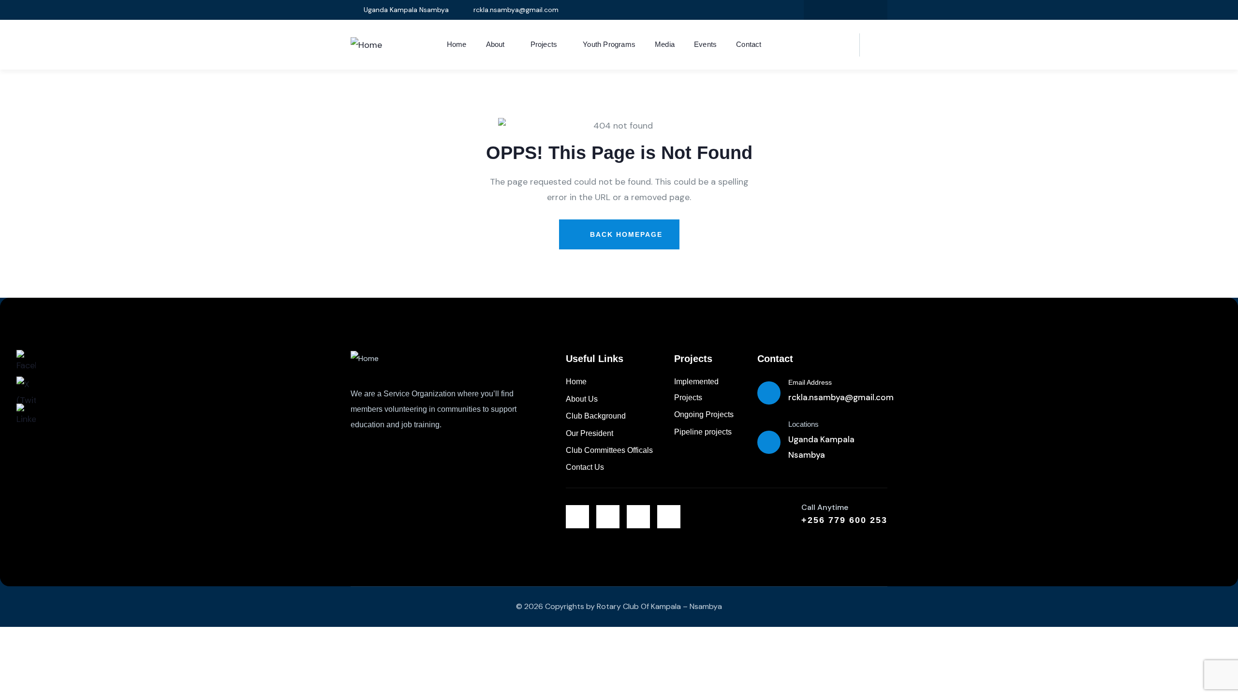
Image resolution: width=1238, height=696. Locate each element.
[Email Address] (769, 393)
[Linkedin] (855, 9)
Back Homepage (625, 234)
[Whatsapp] (668, 516)
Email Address (810, 382)
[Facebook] (835, 9)
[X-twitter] (816, 9)
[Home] (366, 45)
